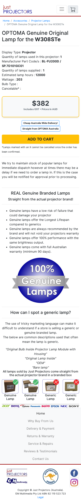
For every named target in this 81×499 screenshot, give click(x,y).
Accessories (20, 20)
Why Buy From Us (40, 421)
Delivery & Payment (40, 428)
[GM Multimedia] (16, 476)
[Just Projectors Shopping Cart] (73, 9)
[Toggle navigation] (62, 9)
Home (6, 20)
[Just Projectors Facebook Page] (74, 473)
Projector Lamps (40, 20)
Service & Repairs (40, 443)
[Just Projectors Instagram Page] (74, 482)
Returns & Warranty (40, 436)
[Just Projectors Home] (17, 9)
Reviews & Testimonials (40, 451)
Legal (40, 497)
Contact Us (40, 459)
